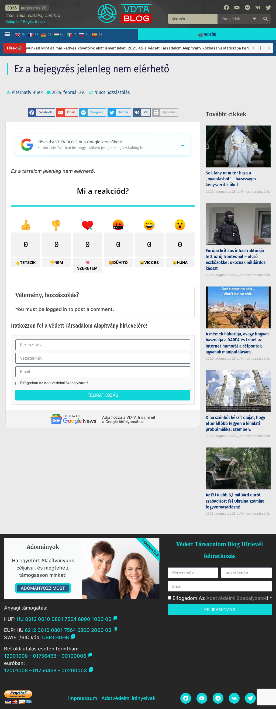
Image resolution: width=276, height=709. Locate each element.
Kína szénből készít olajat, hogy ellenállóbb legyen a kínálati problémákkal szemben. (235, 423)
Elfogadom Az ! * (222, 598)
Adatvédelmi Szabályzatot (65, 383)
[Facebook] (226, 7)
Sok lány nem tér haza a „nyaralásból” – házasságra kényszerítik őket (231, 179)
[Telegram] (247, 7)
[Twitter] (268, 7)
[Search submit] (265, 19)
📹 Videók (207, 34)
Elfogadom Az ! (54, 383)
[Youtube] (237, 7)
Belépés (12, 21)
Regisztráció (34, 21)
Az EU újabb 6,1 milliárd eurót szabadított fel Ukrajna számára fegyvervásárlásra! (235, 501)
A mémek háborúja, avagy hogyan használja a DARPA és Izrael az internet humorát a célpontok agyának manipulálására (237, 342)
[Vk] (258, 7)
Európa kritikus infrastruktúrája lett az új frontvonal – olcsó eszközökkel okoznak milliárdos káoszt (235, 259)
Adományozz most (43, 588)
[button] (7, 34)
